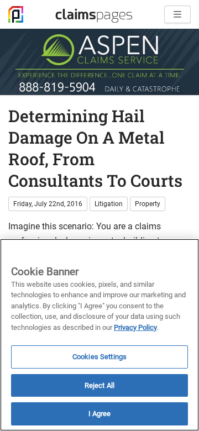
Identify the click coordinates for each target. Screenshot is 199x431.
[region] (99, 335)
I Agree (99, 413)
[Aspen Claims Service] (99, 62)
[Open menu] (177, 14)
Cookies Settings (99, 357)
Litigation (109, 204)
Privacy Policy (135, 327)
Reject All (99, 385)
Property (147, 204)
